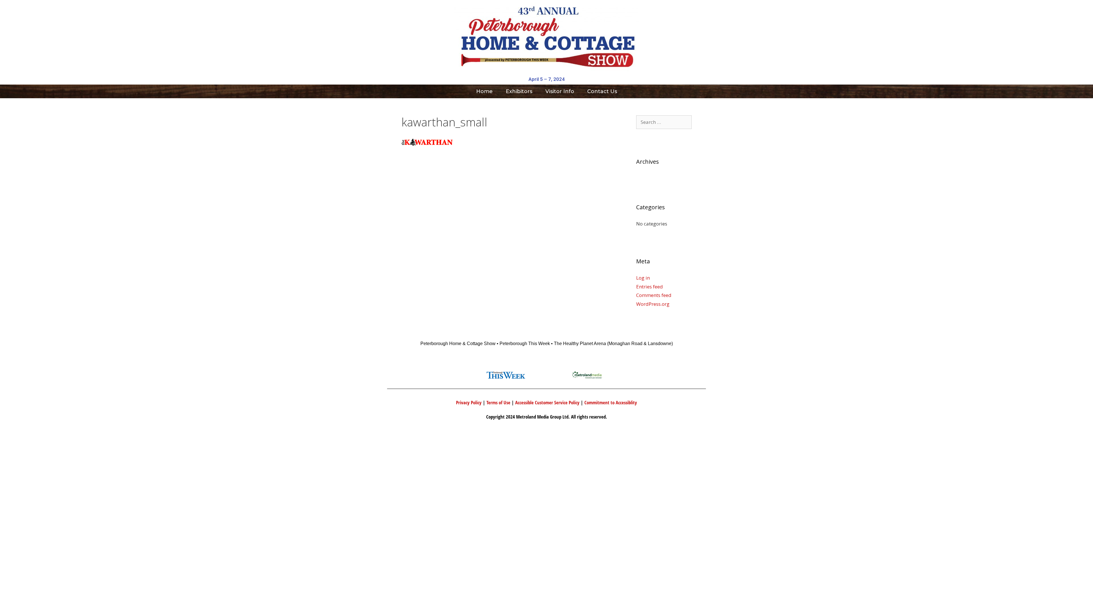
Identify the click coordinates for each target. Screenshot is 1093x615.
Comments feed (653, 295)
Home (484, 91)
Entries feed (649, 286)
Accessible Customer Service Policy (547, 402)
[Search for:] (664, 122)
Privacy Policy (469, 402)
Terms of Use (498, 402)
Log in (643, 277)
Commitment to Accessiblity (610, 402)
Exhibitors (519, 91)
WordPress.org (652, 304)
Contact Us (602, 91)
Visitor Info (559, 91)
